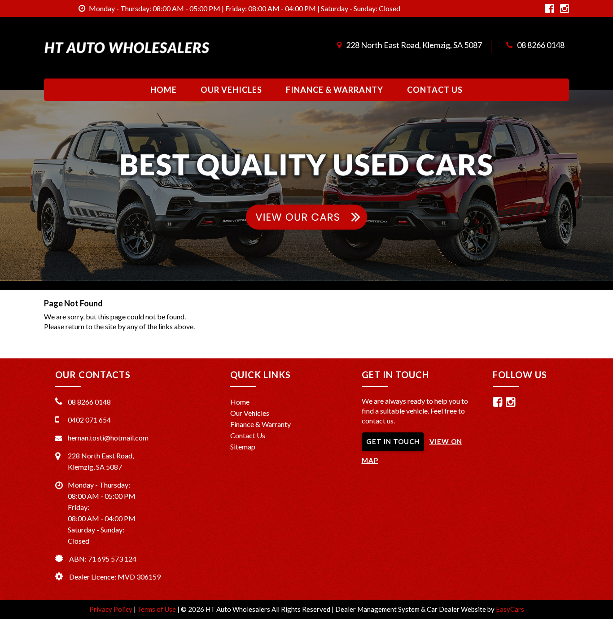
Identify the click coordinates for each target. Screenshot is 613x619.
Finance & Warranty (334, 90)
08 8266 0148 (541, 45)
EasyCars (510, 609)
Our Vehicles (231, 90)
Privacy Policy (111, 609)
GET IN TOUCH (393, 441)
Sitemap (242, 446)
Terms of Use (157, 609)
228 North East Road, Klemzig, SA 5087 (414, 45)
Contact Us (435, 90)
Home (163, 90)
